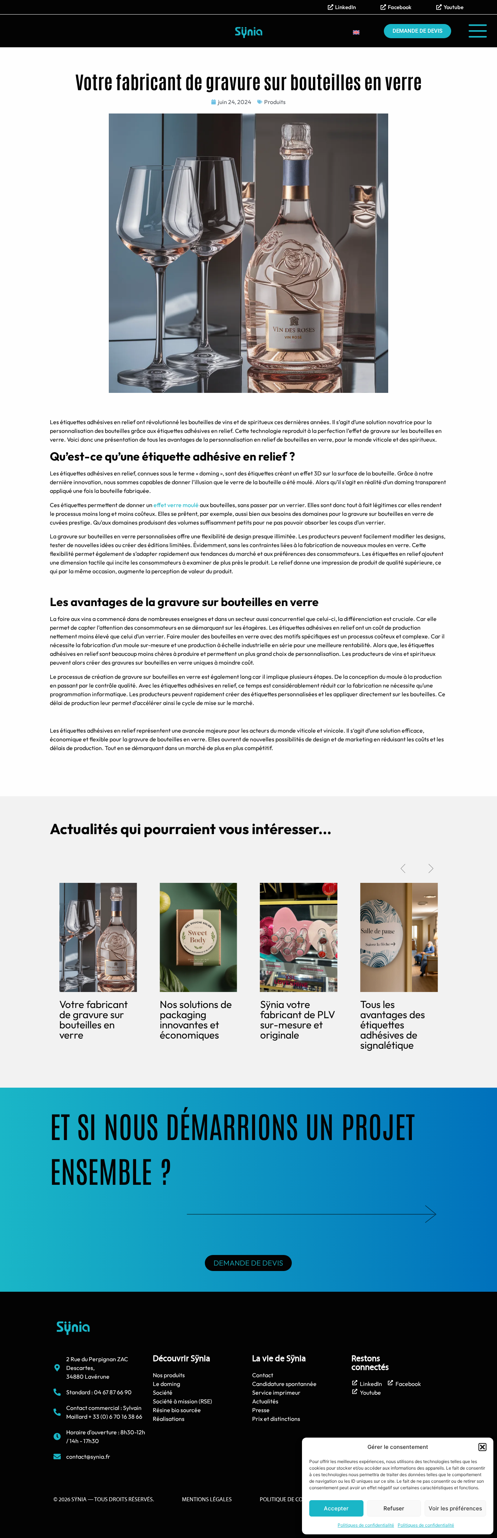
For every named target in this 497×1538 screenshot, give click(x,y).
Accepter (336, 1508)
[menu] (478, 31)
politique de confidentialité (300, 1500)
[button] (482, 1447)
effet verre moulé (176, 505)
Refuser (393, 1508)
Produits (275, 101)
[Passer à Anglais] (356, 32)
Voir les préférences (455, 1508)
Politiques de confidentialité (366, 1525)
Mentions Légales (207, 1500)
